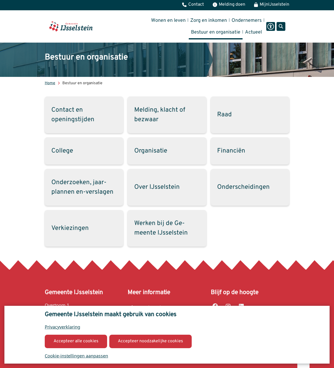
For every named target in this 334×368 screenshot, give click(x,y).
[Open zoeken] (281, 26)
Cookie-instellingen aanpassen (76, 356)
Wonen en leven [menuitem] (168, 20)
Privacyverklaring (62, 327)
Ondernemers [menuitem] (247, 20)
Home (50, 83)
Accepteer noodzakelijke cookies (150, 341)
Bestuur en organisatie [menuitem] (215, 32)
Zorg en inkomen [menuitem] (208, 20)
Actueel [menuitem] (253, 32)
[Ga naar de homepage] (70, 26)
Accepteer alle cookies (76, 341)
